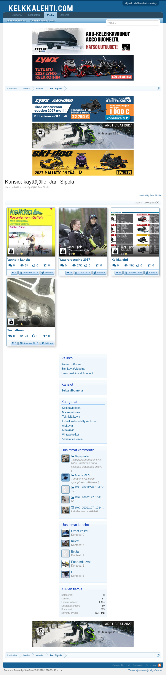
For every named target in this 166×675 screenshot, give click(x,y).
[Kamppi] (65, 459)
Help (128, 665)
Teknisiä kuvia (71, 416)
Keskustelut (34, 15)
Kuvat (75, 541)
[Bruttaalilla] (65, 554)
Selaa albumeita (72, 390)
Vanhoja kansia (24, 250)
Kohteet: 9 (77, 534)
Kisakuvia (68, 430)
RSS (159, 665)
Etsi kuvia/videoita (73, 368)
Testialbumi (21, 320)
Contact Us (118, 665)
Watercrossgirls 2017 (79, 250)
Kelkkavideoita (71, 407)
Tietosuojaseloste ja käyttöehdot (145, 670)
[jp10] (65, 500)
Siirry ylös (150, 665)
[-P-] (65, 574)
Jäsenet (65, 15)
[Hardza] (65, 478)
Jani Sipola (23, 247)
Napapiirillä (81, 456)
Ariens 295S (82, 475)
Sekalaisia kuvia (72, 439)
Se (72, 500)
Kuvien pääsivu (71, 364)
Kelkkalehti (126, 250)
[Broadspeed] (65, 533)
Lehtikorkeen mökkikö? (84, 511)
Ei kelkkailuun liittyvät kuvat (79, 421)
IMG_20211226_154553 (89, 487)
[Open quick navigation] (158, 88)
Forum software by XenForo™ (34, 670)
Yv (72, 490)
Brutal (75, 551)
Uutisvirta (17, 15)
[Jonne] (65, 490)
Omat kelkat (79, 531)
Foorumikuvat (81, 562)
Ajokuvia (67, 425)
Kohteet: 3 (77, 545)
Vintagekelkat (70, 434)
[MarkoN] (65, 543)
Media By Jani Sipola (150, 195)
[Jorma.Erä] (65, 564)
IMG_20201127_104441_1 (89, 497)
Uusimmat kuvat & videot (77, 373)
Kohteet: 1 (77, 555)
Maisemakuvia (71, 412)
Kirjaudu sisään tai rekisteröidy (141, 3)
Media (50, 15)
